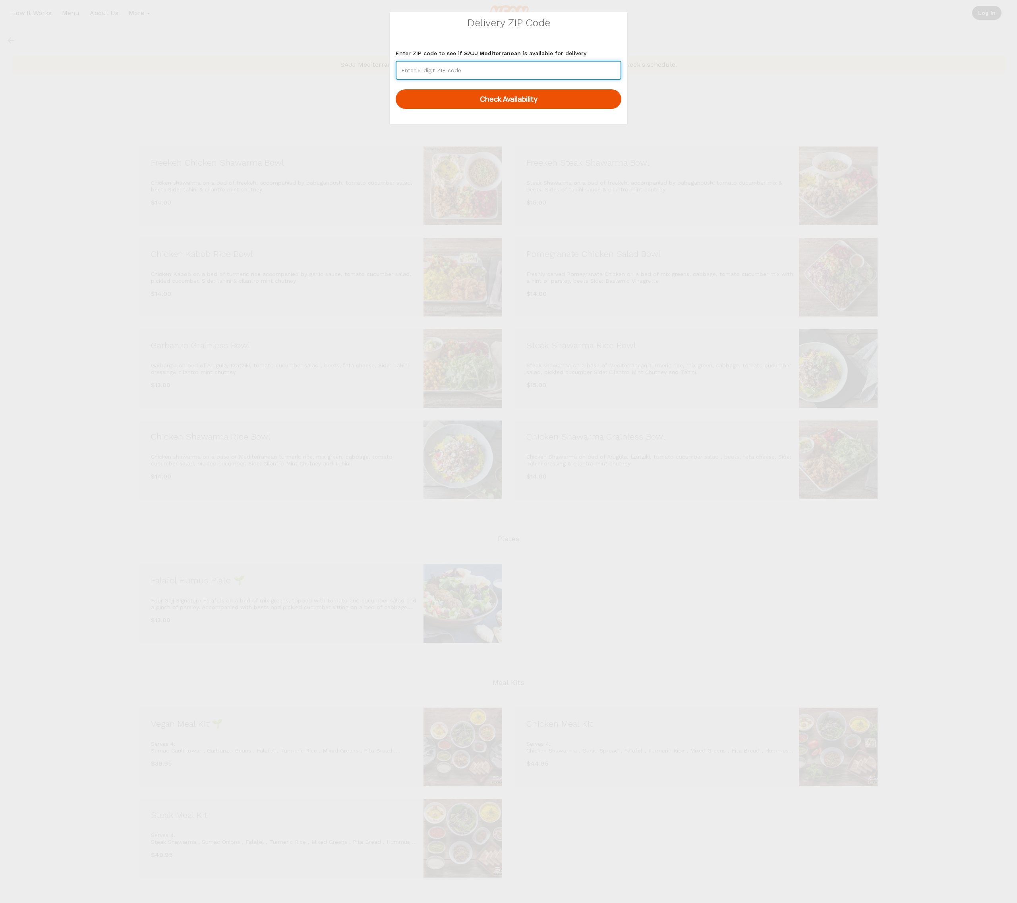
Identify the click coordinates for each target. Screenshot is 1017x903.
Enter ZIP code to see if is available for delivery (491, 53)
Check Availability (509, 99)
